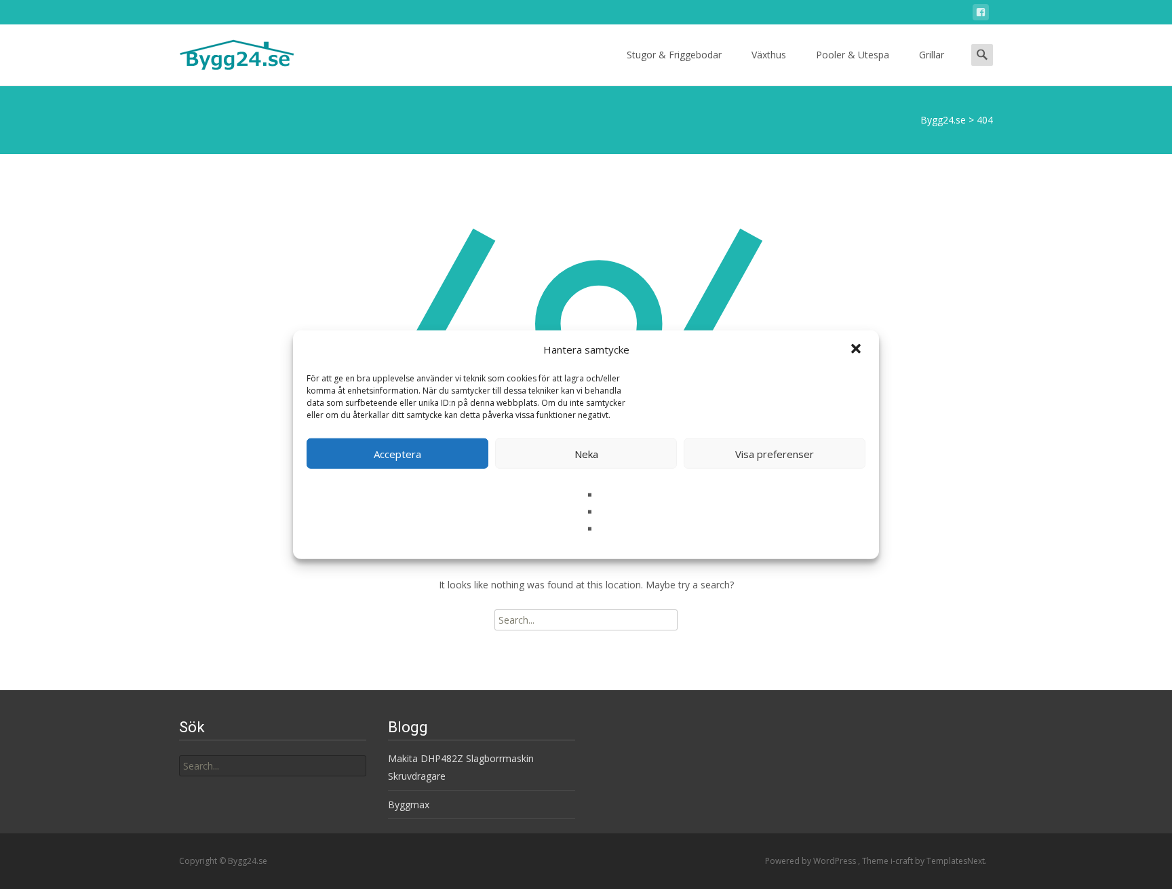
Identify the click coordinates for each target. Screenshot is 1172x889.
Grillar (931, 54)
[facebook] (981, 14)
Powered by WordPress (811, 861)
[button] (857, 349)
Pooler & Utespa (852, 54)
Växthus (768, 54)
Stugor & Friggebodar (674, 54)
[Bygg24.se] (225, 51)
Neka (586, 453)
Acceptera (397, 453)
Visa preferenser (774, 453)
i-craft (903, 861)
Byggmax (408, 804)
